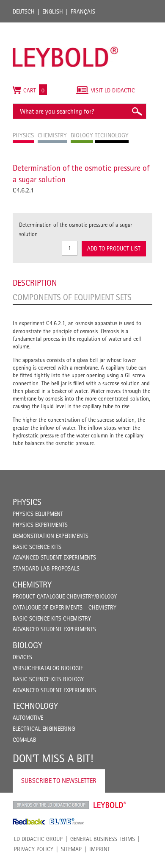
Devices (22, 657)
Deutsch (24, 11)
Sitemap (71, 849)
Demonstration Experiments (50, 535)
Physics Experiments (40, 524)
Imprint (99, 849)
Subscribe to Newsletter (58, 781)
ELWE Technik (67, 821)
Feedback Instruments (29, 821)
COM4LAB (24, 739)
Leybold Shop (110, 805)
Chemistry (32, 584)
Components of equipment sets (72, 297)
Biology (27, 645)
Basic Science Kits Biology (48, 679)
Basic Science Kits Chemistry (52, 618)
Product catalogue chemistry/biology (65, 596)
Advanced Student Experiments (54, 557)
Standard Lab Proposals (46, 568)
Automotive (28, 717)
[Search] (136, 111)
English (52, 11)
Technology (35, 706)
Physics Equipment (38, 513)
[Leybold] (65, 26)
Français (83, 11)
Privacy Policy (33, 849)
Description (35, 283)
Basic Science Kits (37, 546)
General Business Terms (102, 838)
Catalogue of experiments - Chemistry (64, 607)
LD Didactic (51, 805)
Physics (27, 502)
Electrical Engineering (44, 728)
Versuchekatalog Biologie (48, 668)
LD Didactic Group (38, 838)
